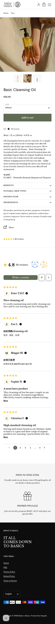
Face (13, 13)
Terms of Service (10, 581)
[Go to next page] (45, 448)
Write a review (20, 277)
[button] (9, 239)
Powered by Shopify (39, 616)
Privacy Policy (9, 572)
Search (6, 563)
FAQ (5, 567)
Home (6, 13)
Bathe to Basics (24, 616)
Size (7, 105)
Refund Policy (9, 576)
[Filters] (42, 277)
